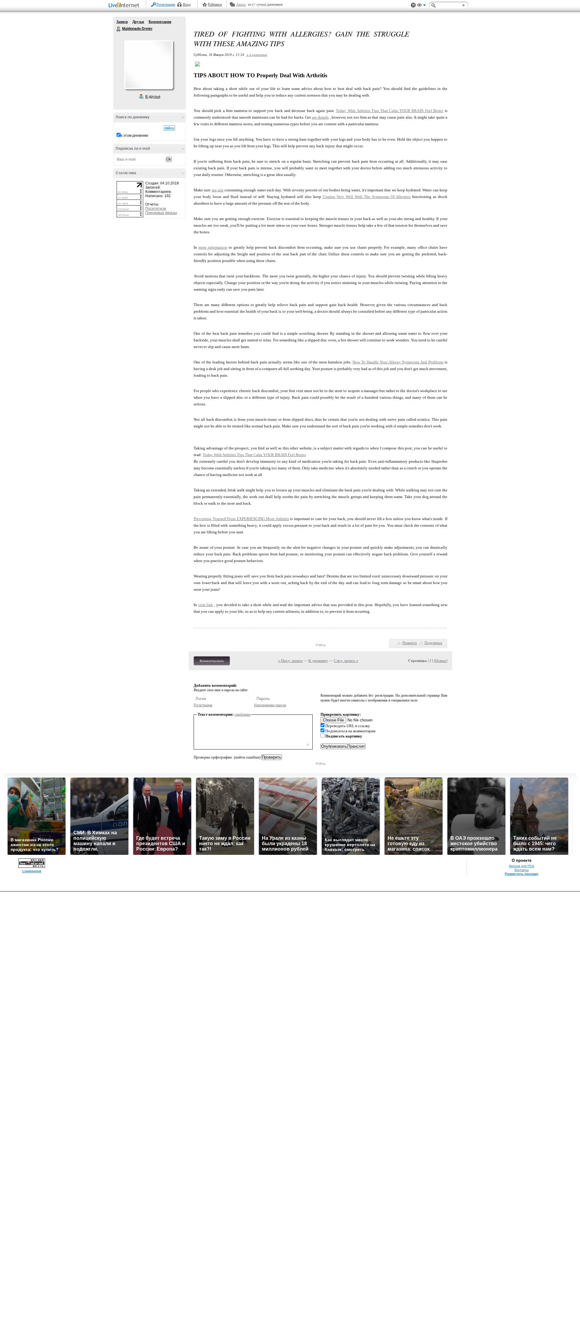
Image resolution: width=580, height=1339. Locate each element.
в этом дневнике (134, 135)
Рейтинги (215, 4)
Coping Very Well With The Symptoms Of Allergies (367, 196)
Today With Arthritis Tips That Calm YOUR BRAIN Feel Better (389, 110)
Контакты (521, 870)
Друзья (138, 22)
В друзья (152, 96)
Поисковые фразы (161, 213)
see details (320, 117)
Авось (241, 4)
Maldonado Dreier (118, 29)
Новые (440, 660)
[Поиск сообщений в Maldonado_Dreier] (169, 128)
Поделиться (433, 643)
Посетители (155, 208)
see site (218, 190)
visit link (205, 604)
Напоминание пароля (270, 705)
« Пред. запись (290, 660)
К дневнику (318, 660)
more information (212, 247)
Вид (421, 6)
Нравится (409, 643)
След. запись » (346, 660)
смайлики (242, 714)
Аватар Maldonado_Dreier (148, 64)
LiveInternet (125, 5)
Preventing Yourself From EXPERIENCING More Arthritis (241, 518)
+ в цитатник (256, 54)
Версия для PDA (521, 866)
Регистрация (165, 4)
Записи (122, 22)
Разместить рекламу (521, 874)
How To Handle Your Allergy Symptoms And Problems (398, 362)
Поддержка (413, 5)
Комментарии (160, 22)
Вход (187, 4)
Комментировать (212, 661)
